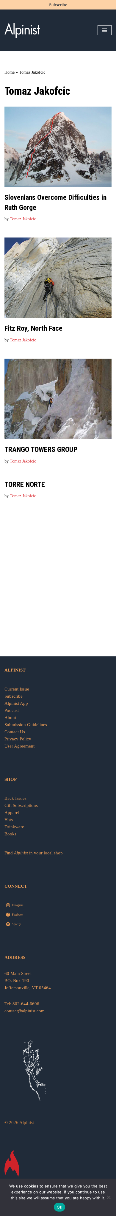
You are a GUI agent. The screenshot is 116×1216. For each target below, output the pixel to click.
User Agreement (19, 746)
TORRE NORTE (24, 484)
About (10, 717)
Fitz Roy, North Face (33, 328)
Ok (59, 1207)
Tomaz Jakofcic (23, 219)
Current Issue (16, 689)
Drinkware (14, 826)
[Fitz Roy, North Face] (58, 278)
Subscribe (58, 4)
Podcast (11, 710)
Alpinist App (16, 703)
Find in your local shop (33, 853)
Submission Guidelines (25, 724)
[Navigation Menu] (105, 30)
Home (9, 72)
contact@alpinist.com (24, 1010)
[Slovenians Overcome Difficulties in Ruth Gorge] (58, 147)
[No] (109, 1197)
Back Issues (15, 798)
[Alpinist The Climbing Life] (22, 30)
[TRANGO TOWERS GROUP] (58, 399)
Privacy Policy (17, 739)
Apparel (11, 812)
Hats (8, 819)
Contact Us (14, 731)
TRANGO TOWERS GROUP (40, 449)
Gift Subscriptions (21, 805)
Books (10, 834)
